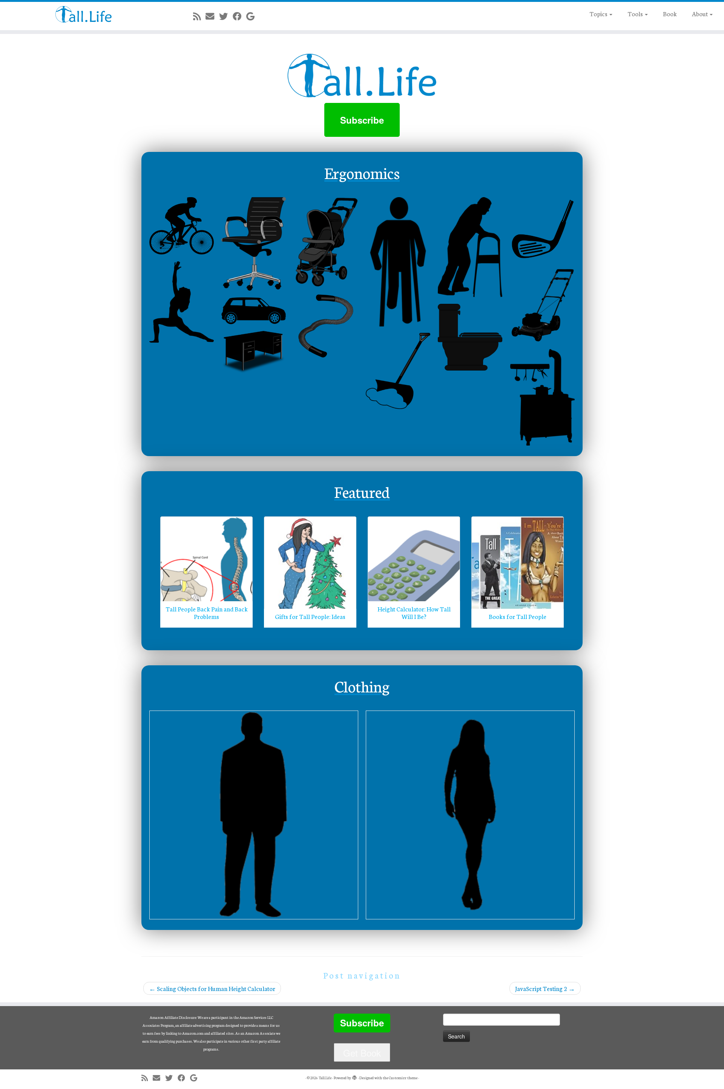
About (700, 13)
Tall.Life (325, 1077)
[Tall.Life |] (83, 14)
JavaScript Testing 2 (545, 988)
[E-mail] (212, 16)
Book (670, 13)
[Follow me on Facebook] (239, 16)
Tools (635, 13)
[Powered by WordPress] (354, 1076)
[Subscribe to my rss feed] (199, 16)
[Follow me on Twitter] (226, 16)
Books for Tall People (517, 616)
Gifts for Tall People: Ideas (310, 616)
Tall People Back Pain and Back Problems (207, 612)
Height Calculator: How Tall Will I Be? (414, 612)
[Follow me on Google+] (252, 16)
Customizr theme (403, 1077)
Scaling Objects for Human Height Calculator (212, 988)
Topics (599, 13)
